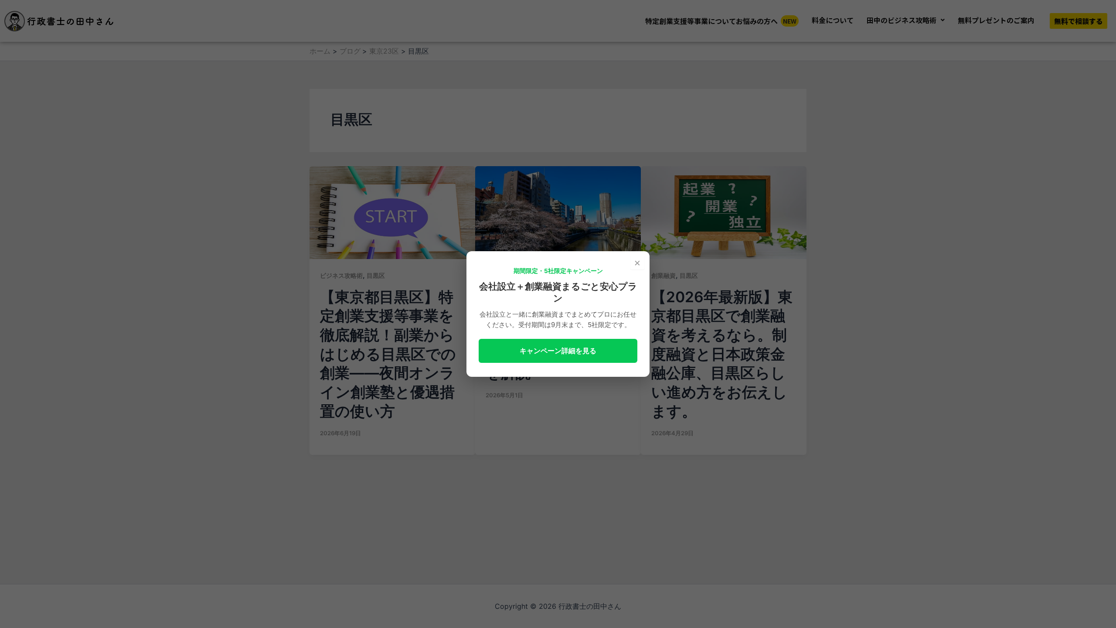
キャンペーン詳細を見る (558, 350)
